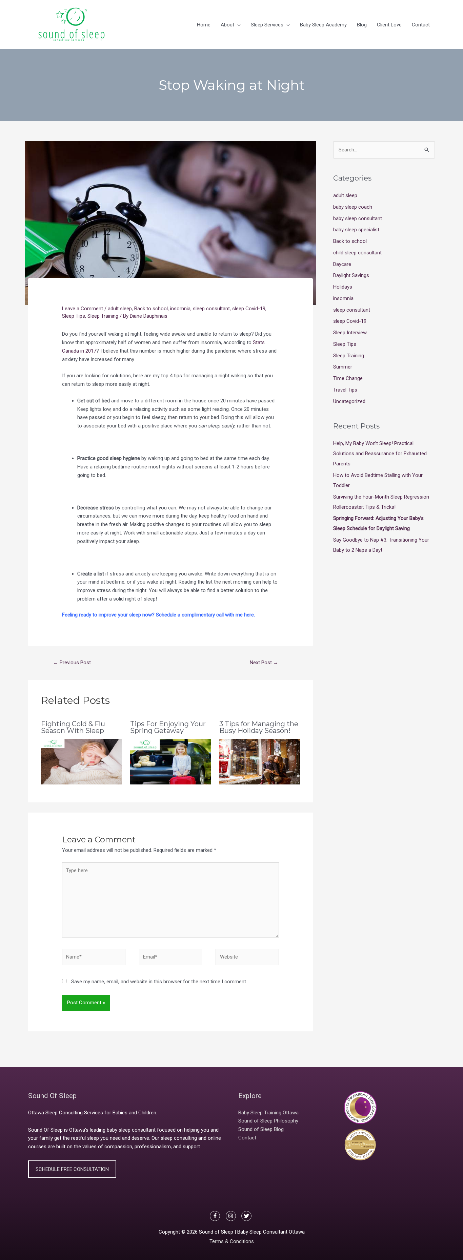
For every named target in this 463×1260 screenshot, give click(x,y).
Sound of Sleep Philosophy (268, 1121)
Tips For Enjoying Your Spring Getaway (168, 727)
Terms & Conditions (231, 1241)
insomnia (180, 309)
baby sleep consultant (357, 218)
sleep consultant (211, 309)
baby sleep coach (352, 207)
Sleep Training (102, 316)
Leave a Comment (82, 309)
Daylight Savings (351, 275)
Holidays (342, 287)
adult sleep (120, 309)
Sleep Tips (73, 316)
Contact (247, 1138)
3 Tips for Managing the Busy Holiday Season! (258, 727)
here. (249, 615)
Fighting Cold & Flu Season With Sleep (73, 727)
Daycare (342, 264)
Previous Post (72, 662)
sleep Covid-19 (248, 309)
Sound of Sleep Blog (261, 1129)
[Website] (247, 958)
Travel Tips (345, 390)
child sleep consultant (357, 253)
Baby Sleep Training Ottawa (268, 1113)
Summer (342, 367)
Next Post (264, 662)
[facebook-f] (217, 1216)
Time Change (348, 378)
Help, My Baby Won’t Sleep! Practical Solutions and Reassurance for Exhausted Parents (380, 453)
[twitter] (247, 1216)
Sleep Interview (350, 333)
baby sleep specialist (356, 230)
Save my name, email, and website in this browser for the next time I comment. (159, 982)
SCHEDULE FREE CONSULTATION (72, 1169)
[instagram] (233, 1216)
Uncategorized (349, 401)
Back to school (151, 309)
